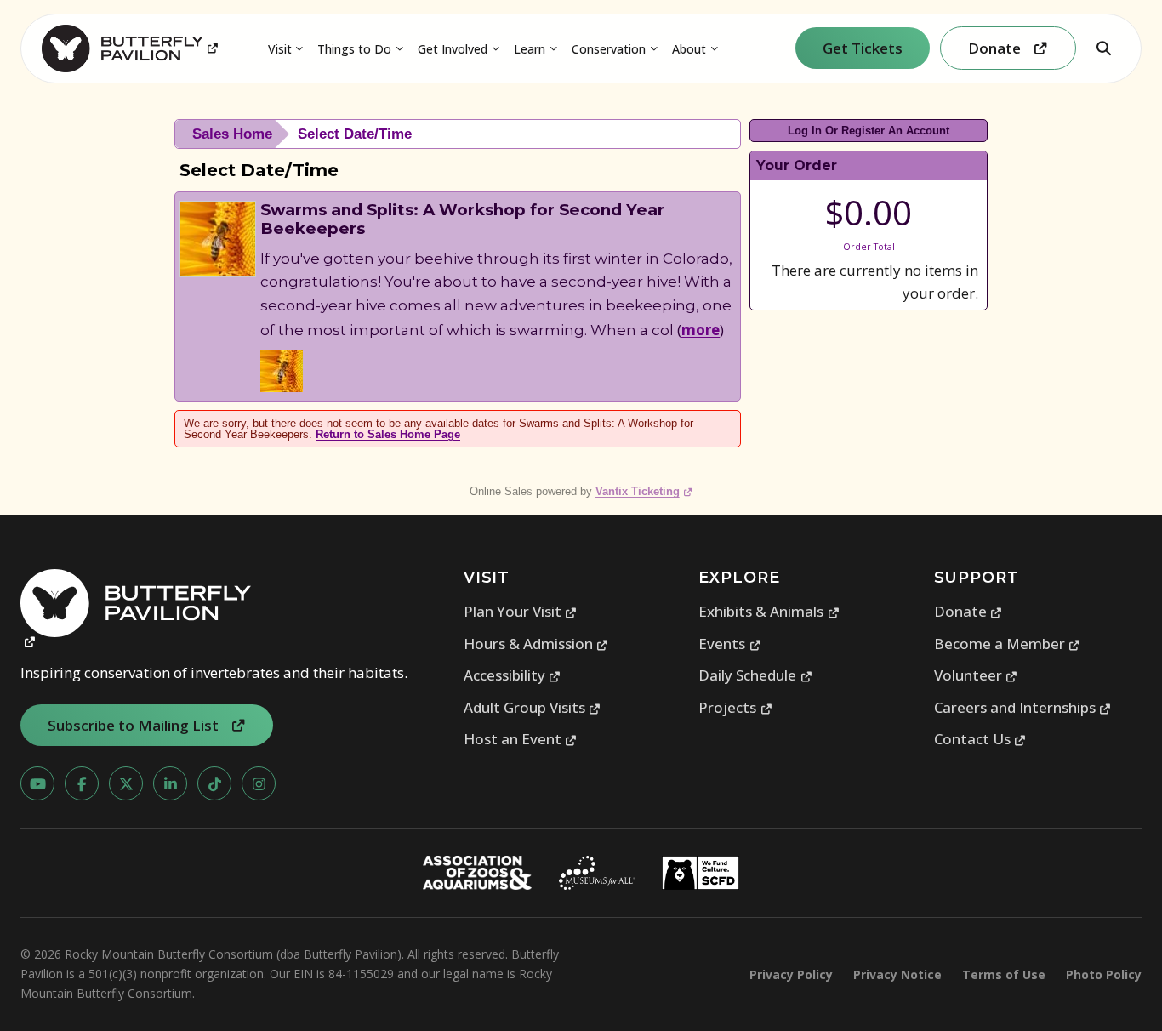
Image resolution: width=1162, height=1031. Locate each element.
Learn (529, 49)
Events (729, 643)
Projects (735, 707)
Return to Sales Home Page (388, 434)
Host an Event (521, 739)
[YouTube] (37, 783)
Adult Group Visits (532, 707)
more (700, 329)
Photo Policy (1104, 974)
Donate (968, 611)
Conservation (609, 49)
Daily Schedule (755, 675)
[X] (126, 783)
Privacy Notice (897, 974)
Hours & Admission (536, 643)
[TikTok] (214, 783)
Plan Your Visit (521, 611)
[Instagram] (259, 783)
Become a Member (1007, 643)
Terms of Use (1003, 974)
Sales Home (232, 134)
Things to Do (354, 49)
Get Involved (452, 49)
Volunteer (976, 675)
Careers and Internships (1023, 707)
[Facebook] (82, 783)
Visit (280, 49)
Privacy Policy (791, 974)
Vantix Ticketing (644, 491)
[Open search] (1103, 48)
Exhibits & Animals (769, 611)
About (689, 49)
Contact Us (980, 739)
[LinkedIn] (170, 783)
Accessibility (512, 675)
